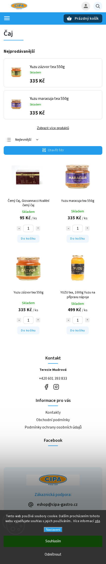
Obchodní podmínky (53, 420)
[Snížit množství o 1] (19, 228)
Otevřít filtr (56, 150)
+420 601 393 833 (53, 378)
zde (97, 521)
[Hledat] (97, 6)
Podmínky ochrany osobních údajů (53, 427)
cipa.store (56, 387)
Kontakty (53, 412)
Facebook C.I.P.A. (46, 387)
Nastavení (53, 529)
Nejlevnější (23, 139)
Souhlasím (53, 541)
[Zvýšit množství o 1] (38, 228)
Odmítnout (53, 554)
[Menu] (7, 18)
